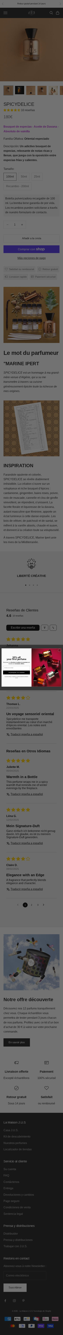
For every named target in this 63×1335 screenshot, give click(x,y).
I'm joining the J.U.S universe (16, 672)
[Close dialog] (59, 650)
